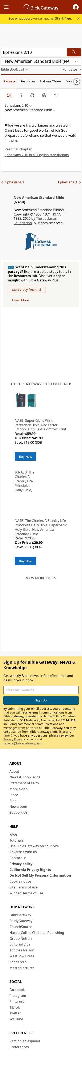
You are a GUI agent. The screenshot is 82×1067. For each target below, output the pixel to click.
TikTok (14, 1007)
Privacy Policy (12, 739)
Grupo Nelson (20, 938)
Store (13, 795)
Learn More (20, 300)
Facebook (17, 989)
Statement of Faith (24, 783)
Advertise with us (23, 852)
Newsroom (18, 806)
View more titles (41, 578)
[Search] (74, 52)
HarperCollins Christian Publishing (36, 932)
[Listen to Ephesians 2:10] (56, 95)
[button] (76, 7)
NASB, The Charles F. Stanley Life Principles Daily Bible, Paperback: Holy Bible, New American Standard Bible (41, 527)
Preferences (19, 1047)
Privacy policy (20, 863)
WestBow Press (21, 956)
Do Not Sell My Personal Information (40, 875)
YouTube (16, 1019)
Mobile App (18, 789)
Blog (13, 800)
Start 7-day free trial (26, 289)
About (14, 771)
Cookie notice (20, 881)
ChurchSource (20, 926)
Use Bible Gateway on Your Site (34, 846)
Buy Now (25, 456)
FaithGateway (20, 915)
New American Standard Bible (39, 197)
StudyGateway (20, 920)
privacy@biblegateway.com (22, 743)
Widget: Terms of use (26, 893)
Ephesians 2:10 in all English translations (37, 155)
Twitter (15, 1013)
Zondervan (18, 962)
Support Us (18, 812)
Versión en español (24, 1041)
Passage (9, 81)
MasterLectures (21, 968)
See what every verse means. (40, 18)
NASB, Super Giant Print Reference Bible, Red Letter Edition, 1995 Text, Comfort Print (40, 425)
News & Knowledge (24, 777)
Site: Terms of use (23, 887)
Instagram (17, 995)
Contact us (17, 858)
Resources (27, 81)
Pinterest (16, 1001)
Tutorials (16, 840)
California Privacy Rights (30, 869)
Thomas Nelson (21, 950)
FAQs (13, 834)
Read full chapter (18, 149)
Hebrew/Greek (50, 81)
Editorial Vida (19, 944)
